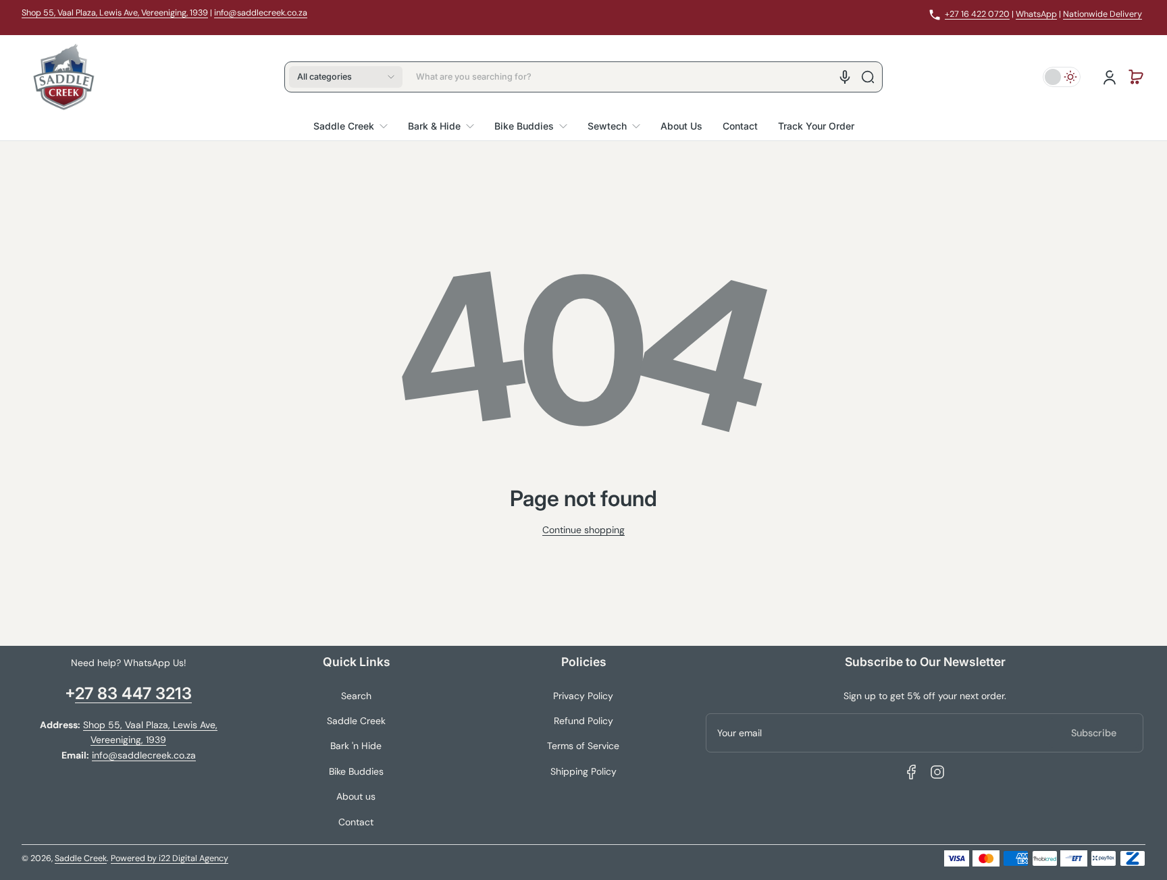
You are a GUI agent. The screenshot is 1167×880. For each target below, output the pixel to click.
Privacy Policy (583, 696)
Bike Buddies (356, 771)
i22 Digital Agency (193, 858)
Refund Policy (583, 721)
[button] (346, 77)
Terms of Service (583, 746)
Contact (355, 822)
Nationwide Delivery (1102, 14)
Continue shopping (583, 530)
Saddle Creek (356, 721)
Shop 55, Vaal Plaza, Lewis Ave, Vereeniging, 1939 (115, 12)
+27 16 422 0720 (977, 14)
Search (356, 696)
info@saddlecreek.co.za (260, 12)
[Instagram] (937, 772)
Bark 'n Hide (356, 746)
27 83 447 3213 (133, 693)
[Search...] (868, 77)
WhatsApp (1036, 14)
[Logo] (63, 77)
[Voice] (845, 77)
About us (355, 796)
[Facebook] (912, 772)
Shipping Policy (583, 771)
